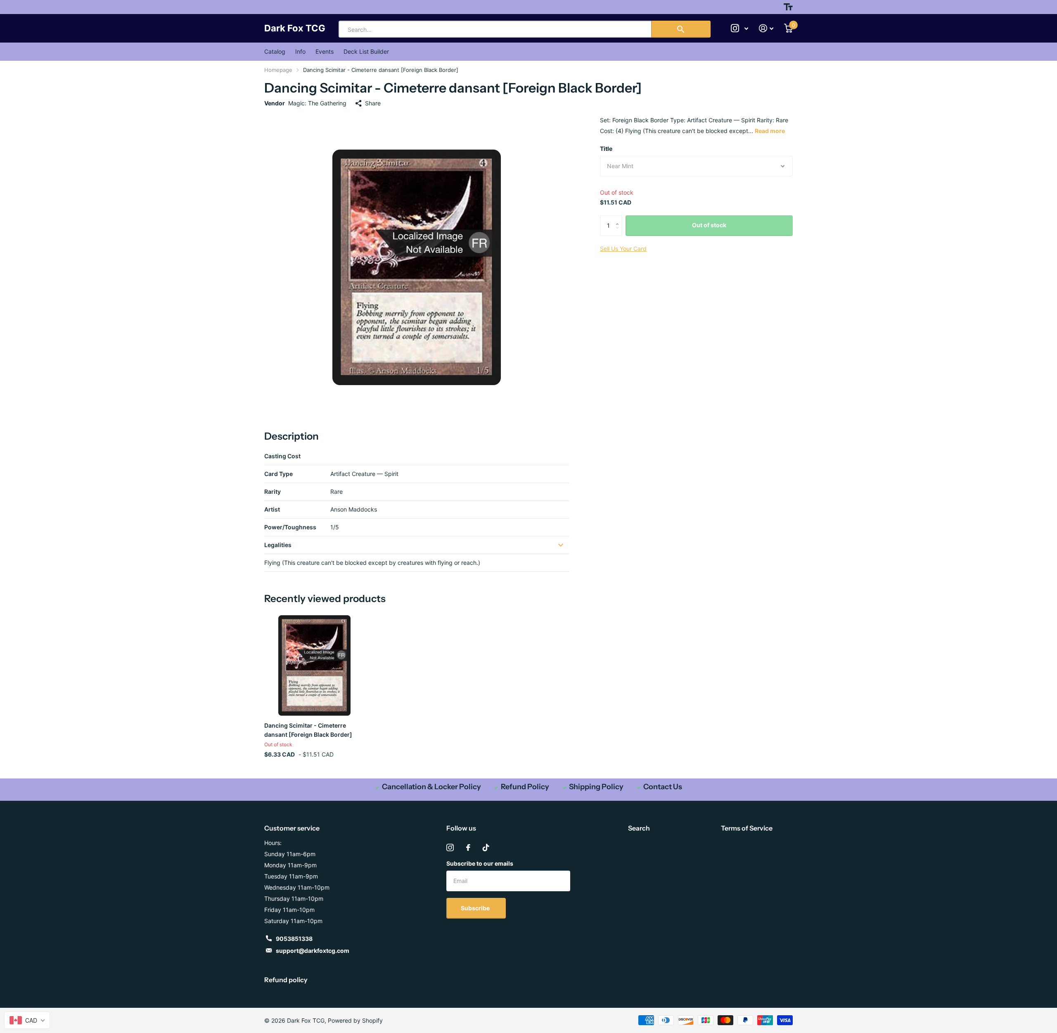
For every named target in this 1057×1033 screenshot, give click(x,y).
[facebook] (468, 847)
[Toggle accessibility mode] (788, 7)
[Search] (681, 29)
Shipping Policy (596, 786)
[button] (619, 218)
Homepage (278, 70)
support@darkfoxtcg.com (312, 950)
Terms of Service (747, 828)
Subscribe (476, 908)
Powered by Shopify (355, 1020)
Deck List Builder (366, 51)
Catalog (274, 51)
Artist (272, 509)
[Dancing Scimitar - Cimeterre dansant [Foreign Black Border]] (314, 665)
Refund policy (286, 980)
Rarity (272, 491)
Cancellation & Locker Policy (431, 786)
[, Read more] (739, 28)
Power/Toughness (290, 527)
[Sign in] (766, 28)
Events (324, 51)
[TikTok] (486, 847)
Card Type (278, 473)
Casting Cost (282, 455)
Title (606, 148)
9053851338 (294, 938)
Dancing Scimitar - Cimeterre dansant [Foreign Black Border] (308, 730)
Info (300, 51)
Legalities (278, 544)
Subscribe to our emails (479, 863)
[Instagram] (450, 847)
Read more (770, 130)
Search (639, 828)
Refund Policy (525, 786)
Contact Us (662, 786)
